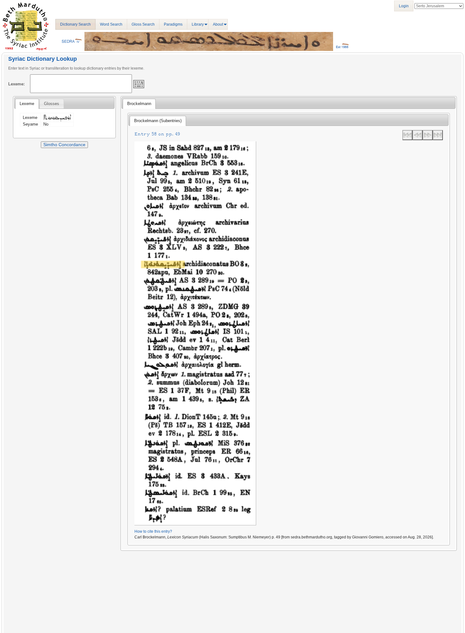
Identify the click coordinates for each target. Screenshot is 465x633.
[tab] (27, 104)
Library (198, 24)
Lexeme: (16, 84)
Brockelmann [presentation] (139, 103)
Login (404, 6)
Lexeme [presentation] (27, 103)
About (218, 24)
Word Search (111, 24)
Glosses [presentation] (51, 103)
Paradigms (173, 24)
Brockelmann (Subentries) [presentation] (158, 120)
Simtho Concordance (64, 144)
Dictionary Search (75, 24)
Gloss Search (143, 24)
